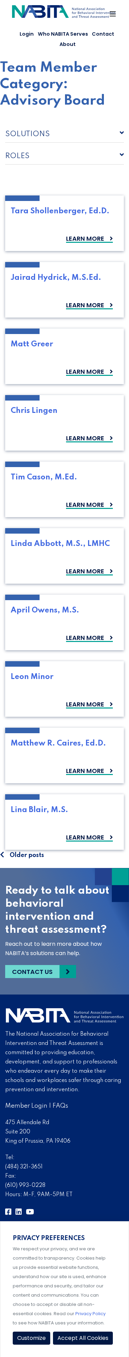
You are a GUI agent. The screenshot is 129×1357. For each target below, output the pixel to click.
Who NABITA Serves (63, 34)
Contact (103, 34)
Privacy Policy (90, 1314)
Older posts (27, 855)
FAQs (60, 1106)
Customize (31, 1338)
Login (27, 34)
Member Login (26, 1106)
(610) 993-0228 (25, 1185)
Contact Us (32, 971)
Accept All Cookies (82, 1338)
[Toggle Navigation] (113, 15)
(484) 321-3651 (24, 1167)
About (68, 44)
